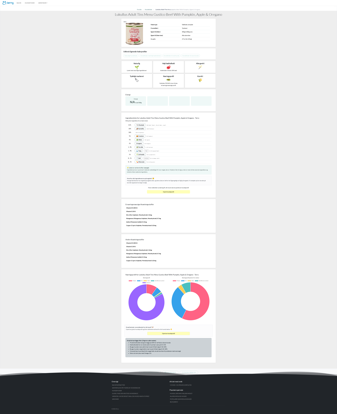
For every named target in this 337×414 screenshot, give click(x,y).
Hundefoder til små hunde (171, 55)
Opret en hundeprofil (168, 333)
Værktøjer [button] (42, 3)
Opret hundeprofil (168, 192)
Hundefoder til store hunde (190, 55)
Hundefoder (29, 3)
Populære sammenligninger (180, 399)
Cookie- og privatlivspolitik (181, 385)
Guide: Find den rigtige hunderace (125, 393)
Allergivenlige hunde (178, 396)
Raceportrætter (118, 385)
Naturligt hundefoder (131, 55)
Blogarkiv (174, 402)
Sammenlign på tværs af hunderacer (126, 388)
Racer (19, 3)
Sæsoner (115, 399)
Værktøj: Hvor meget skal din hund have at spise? (130, 396)
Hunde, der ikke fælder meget (181, 393)
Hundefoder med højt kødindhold (150, 55)
